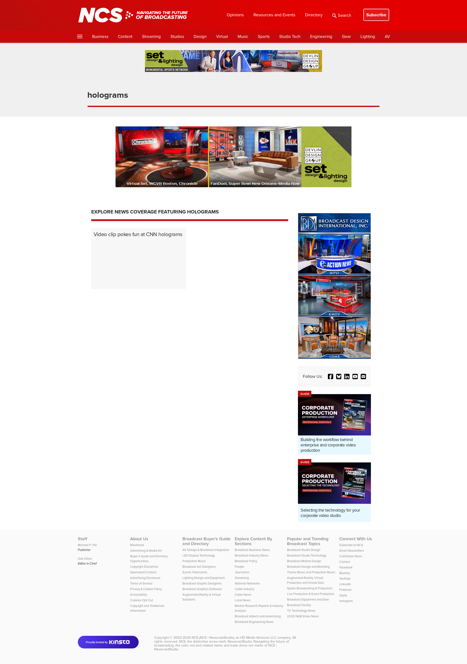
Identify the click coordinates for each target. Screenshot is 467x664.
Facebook (346, 567)
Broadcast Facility (299, 605)
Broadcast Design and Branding (308, 566)
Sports (264, 37)
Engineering (321, 37)
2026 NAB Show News (303, 616)
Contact (344, 561)
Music (243, 37)
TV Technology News (301, 610)
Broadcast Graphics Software (202, 589)
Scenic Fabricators (194, 572)
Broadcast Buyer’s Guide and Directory (206, 541)
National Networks (247, 583)
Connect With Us (355, 538)
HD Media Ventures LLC (258, 637)
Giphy (343, 595)
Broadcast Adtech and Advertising (258, 616)
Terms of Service (141, 583)
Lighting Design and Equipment (203, 577)
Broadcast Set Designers (199, 566)
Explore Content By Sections (253, 541)
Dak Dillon (85, 558)
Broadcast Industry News (251, 555)
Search (344, 15)
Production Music (194, 561)
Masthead (137, 545)
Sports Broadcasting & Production (309, 588)
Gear (346, 37)
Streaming (151, 37)
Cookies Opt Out (141, 600)
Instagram (346, 601)
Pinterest (345, 589)
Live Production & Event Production (310, 594)
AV (387, 37)
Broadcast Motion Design (304, 561)
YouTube (344, 578)
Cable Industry (244, 589)
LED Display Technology (198, 555)
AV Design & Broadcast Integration (205, 550)
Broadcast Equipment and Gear (308, 599)
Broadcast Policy (246, 561)
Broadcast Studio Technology (306, 555)
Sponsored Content (143, 572)
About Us (139, 538)
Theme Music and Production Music (311, 572)
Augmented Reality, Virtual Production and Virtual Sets (305, 580)
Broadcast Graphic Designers (202, 583)
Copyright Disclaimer (144, 566)
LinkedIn (345, 584)
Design (200, 37)
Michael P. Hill (87, 545)
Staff (82, 538)
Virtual (222, 37)
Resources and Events (274, 15)
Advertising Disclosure (145, 577)
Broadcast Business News (252, 550)
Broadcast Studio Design (303, 550)
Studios (177, 37)
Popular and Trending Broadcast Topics (307, 541)
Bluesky (344, 573)
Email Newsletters (351, 550)
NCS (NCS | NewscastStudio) (213, 637)
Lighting (367, 37)
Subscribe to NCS (351, 545)
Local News (243, 600)
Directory (314, 15)
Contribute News (350, 556)
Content (125, 37)
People (239, 566)
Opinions (235, 15)
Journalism (242, 572)
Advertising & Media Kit (146, 550)
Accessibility (138, 594)
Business (100, 37)
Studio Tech (289, 37)
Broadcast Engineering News (254, 622)
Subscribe (376, 15)
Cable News (243, 594)
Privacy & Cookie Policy (146, 589)
